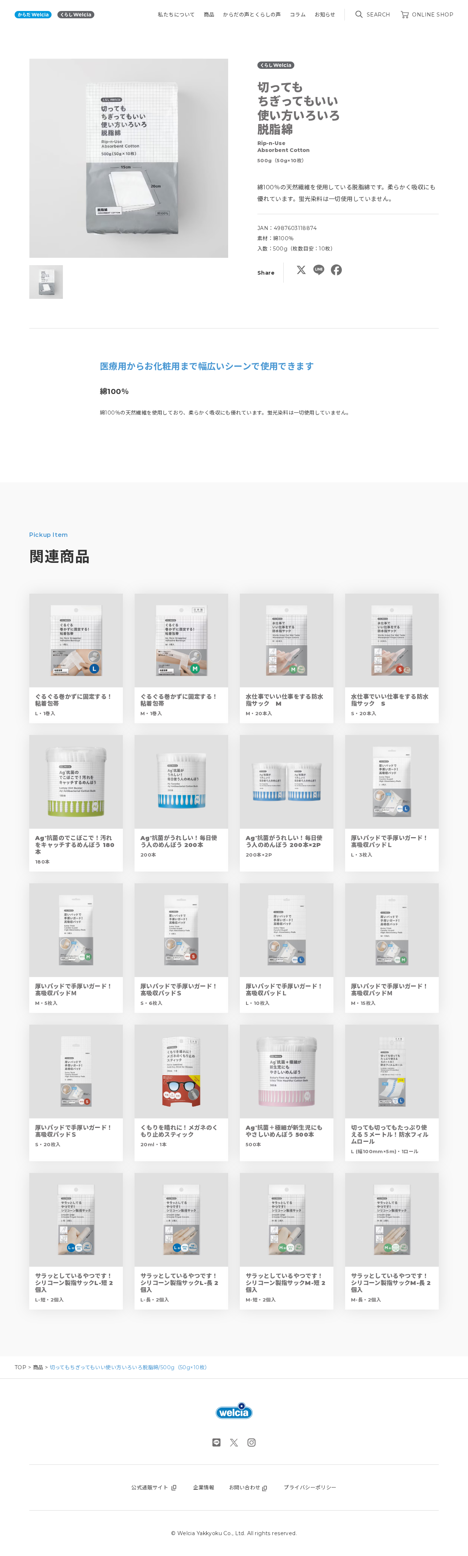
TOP (20, 1367)
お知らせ (325, 14)
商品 (209, 14)
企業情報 (203, 1487)
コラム (298, 14)
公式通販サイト (149, 1487)
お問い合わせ (245, 1487)
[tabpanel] (128, 158)
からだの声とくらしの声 (252, 14)
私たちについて (176, 14)
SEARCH (378, 14)
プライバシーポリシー (310, 1487)
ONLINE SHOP (432, 14)
